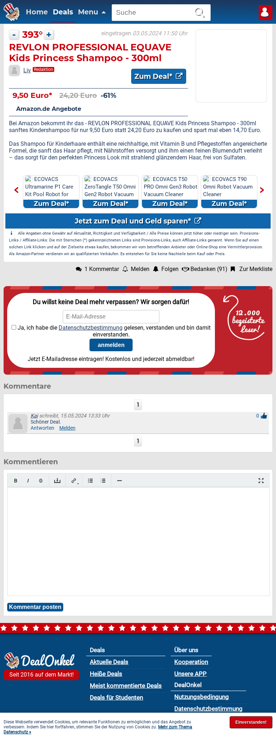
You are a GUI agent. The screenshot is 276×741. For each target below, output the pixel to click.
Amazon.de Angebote (48, 108)
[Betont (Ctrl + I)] (28, 480)
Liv (27, 70)
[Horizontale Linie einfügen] (119, 480)
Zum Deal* (154, 76)
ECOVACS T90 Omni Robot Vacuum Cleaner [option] (228, 192)
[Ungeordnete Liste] (90, 480)
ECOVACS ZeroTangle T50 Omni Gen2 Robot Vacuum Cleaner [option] (110, 192)
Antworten (42, 428)
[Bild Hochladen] (57, 480)
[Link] (74, 480)
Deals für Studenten (116, 697)
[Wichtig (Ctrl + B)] (15, 480)
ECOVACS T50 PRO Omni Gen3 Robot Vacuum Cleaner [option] (170, 192)
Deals (63, 12)
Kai (34, 416)
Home (37, 12)
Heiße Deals (106, 673)
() (208, 269)
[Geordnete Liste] (103, 480)
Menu (89, 12)
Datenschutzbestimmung (91, 327)
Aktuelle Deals (109, 661)
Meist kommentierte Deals (126, 685)
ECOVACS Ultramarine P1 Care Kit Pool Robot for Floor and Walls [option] (49, 192)
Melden (67, 428)
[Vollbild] (261, 480)
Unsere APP (190, 673)
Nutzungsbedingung (201, 696)
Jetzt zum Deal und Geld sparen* (134, 221)
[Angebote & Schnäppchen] (10, 19)
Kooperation (191, 661)
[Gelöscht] (40, 480)
